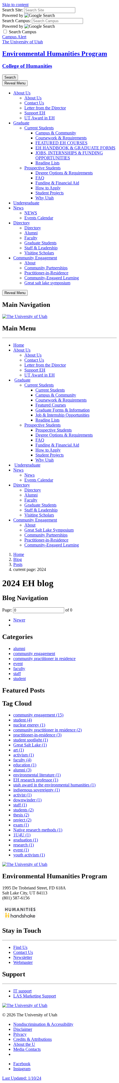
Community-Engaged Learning (51, 277)
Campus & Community (55, 133)
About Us (21, 93)
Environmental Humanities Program (54, 53)
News (18, 207)
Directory (21, 222)
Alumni (31, 232)
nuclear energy (29, 725)
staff (17, 673)
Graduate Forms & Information (62, 410)
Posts (17, 564)
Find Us (20, 947)
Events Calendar (38, 217)
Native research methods (37, 830)
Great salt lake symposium (47, 282)
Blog (17, 559)
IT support (22, 991)
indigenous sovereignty (36, 790)
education (24, 765)
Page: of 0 (37, 610)
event (18, 663)
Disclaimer (22, 1029)
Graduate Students (40, 242)
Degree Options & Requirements (64, 173)
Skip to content (15, 4)
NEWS (30, 212)
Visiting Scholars (39, 252)
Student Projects (49, 192)
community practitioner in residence (44, 658)
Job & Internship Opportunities (62, 415)
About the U (24, 1044)
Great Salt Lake (30, 745)
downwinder (27, 800)
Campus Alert (14, 36)
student (19, 678)
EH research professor (35, 780)
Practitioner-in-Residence (46, 272)
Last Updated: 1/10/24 (21, 1078)
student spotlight (30, 740)
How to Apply (48, 187)
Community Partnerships (46, 267)
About (29, 262)
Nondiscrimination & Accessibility (43, 1024)
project (22, 820)
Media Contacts (27, 1049)
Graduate (21, 123)
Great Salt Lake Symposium (49, 530)
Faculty (30, 237)
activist (22, 795)
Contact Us (34, 103)
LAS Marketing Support (34, 996)
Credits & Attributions (32, 1039)
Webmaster (23, 962)
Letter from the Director (45, 108)
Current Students (39, 128)
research (23, 845)
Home (18, 345)
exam (21, 825)
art (18, 750)
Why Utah (44, 197)
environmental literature (37, 775)
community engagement (34, 653)
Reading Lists (47, 163)
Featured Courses (50, 405)
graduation (25, 840)
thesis (21, 815)
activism (23, 755)
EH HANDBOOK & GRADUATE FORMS (75, 148)
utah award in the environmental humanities (54, 785)
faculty (19, 668)
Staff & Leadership (41, 247)
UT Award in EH (39, 118)
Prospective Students (42, 168)
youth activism (29, 855)
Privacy (20, 1034)
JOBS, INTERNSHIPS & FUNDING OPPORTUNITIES (69, 155)
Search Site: (12, 9)
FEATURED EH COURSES (61, 143)
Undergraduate (26, 202)
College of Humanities (27, 66)
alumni (19, 648)
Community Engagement (35, 257)
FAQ (39, 178)
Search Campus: (16, 20)
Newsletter (22, 957)
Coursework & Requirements (61, 138)
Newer (19, 620)
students (23, 810)
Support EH (34, 113)
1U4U (21, 835)
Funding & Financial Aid (57, 182)
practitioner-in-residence (37, 735)
